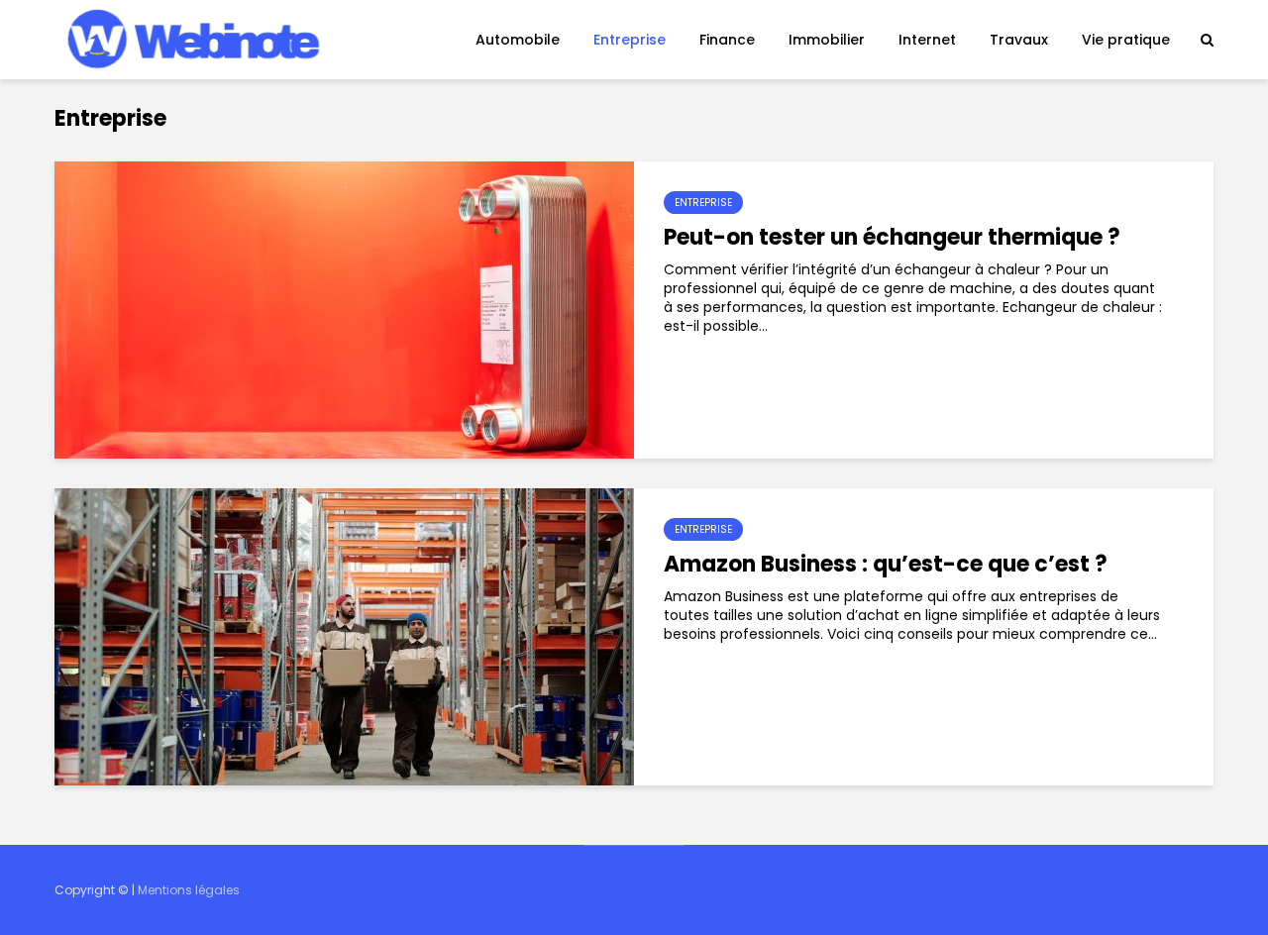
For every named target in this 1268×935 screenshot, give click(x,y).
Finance (727, 40)
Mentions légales (189, 890)
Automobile (518, 40)
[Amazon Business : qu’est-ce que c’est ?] (344, 636)
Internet (927, 40)
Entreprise (629, 40)
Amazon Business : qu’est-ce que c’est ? (886, 565)
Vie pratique (1126, 40)
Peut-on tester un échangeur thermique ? (892, 238)
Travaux (1019, 40)
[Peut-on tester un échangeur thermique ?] (344, 309)
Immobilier (827, 40)
